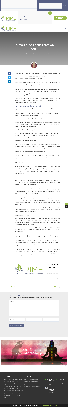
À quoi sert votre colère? (51, 381)
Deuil (48, 53)
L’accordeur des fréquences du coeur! (62, 381)
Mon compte (42, 4)
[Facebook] (63, 5)
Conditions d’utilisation (42, 405)
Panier (41, 7)
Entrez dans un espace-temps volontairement (53, 389)
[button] (9, 73)
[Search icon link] (66, 6)
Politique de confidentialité (52, 405)
